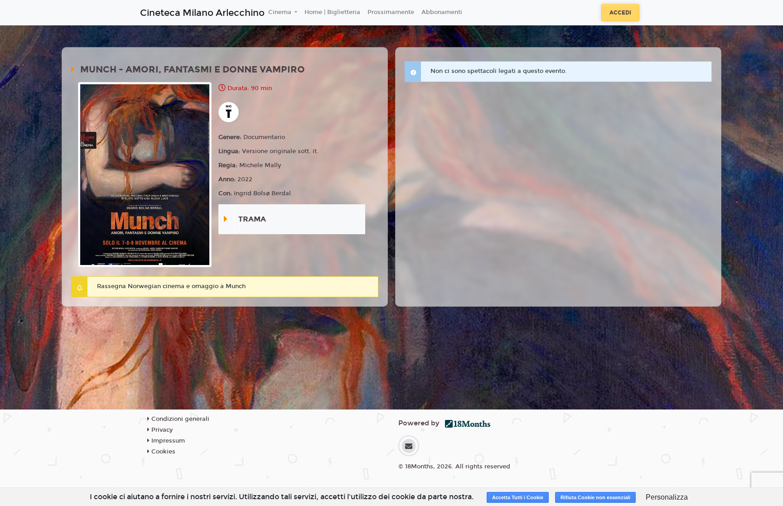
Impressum (167, 440)
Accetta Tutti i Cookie (517, 497)
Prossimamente (390, 12)
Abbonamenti (441, 12)
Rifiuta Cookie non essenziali (595, 497)
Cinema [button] (280, 12)
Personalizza (667, 497)
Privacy (161, 430)
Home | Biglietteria (332, 12)
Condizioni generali (179, 419)
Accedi (620, 13)
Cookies (162, 451)
